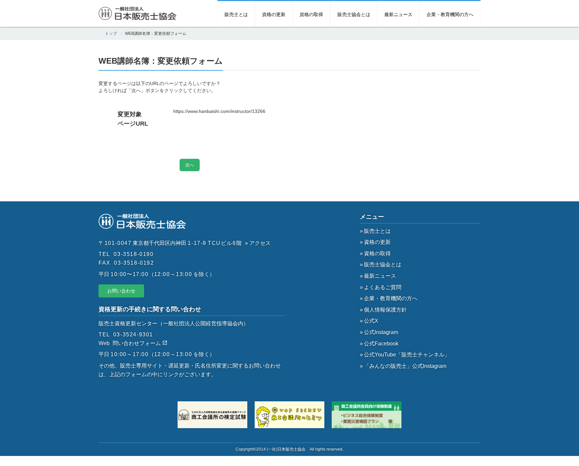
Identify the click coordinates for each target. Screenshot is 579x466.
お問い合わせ (121, 290)
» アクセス (258, 243)
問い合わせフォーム (137, 343)
